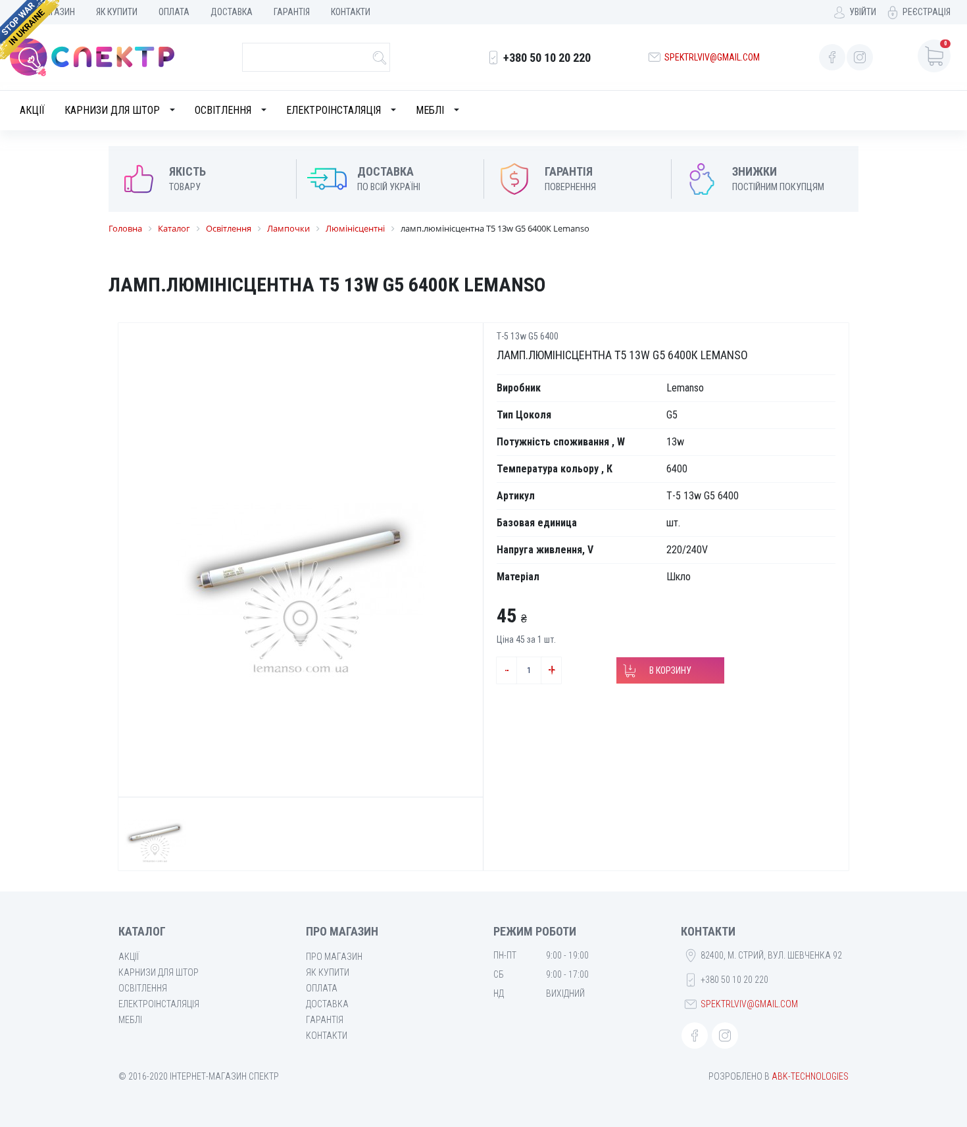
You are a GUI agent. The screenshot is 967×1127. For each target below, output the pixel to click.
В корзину (670, 670)
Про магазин (334, 956)
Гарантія (292, 12)
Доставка (232, 12)
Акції (32, 110)
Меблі (430, 110)
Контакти (350, 12)
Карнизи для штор (112, 110)
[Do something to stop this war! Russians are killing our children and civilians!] (29, 29)
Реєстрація (927, 12)
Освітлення (223, 110)
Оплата (174, 12)
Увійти (862, 12)
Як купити (116, 12)
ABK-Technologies (810, 1076)
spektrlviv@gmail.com (712, 57)
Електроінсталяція (333, 110)
